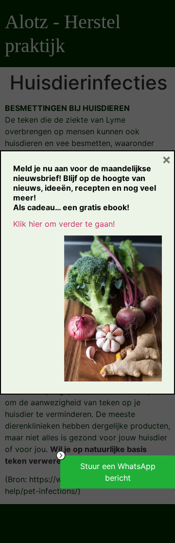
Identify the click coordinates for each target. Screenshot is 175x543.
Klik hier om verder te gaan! (64, 224)
